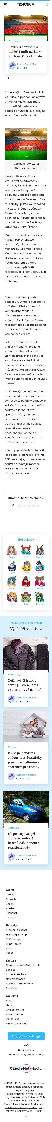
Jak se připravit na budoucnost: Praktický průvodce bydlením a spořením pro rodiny (25, 760)
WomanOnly (23, 1097)
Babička (10, 969)
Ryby (12, 572)
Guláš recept (13, 939)
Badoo (9, 953)
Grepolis (11, 917)
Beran (40, 588)
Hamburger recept (17, 934)
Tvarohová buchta (16, 930)
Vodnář (12, 588)
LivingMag (10, 1111)
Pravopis (11, 899)
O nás (26, 1045)
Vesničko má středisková (20, 983)
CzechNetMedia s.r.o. (32, 1083)
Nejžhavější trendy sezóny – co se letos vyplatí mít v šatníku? (24, 685)
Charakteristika (15, 1009)
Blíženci (40, 604)
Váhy (26, 588)
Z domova (14, 41)
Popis (9, 1000)
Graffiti (10, 903)
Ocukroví (22, 1111)
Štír (40, 572)
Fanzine (25, 1104)
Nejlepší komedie (15, 979)
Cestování (13, 828)
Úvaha (9, 1005)
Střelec (26, 572)
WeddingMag (35, 1107)
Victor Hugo (12, 1019)
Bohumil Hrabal (14, 1014)
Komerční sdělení (27, 64)
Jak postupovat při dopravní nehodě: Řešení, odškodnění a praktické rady (23, 840)
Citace (10, 894)
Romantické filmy (16, 974)
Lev (12, 604)
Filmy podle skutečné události (23, 965)
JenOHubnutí (35, 1111)
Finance (12, 747)
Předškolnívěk (12, 1104)
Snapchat (11, 913)
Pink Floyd (11, 988)
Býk (26, 557)
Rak (26, 604)
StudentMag (37, 1104)
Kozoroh (40, 557)
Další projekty (26, 1050)
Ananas (10, 948)
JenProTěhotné (30, 1100)
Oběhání (15, 1100)
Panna (12, 557)
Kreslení (10, 908)
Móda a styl (14, 674)
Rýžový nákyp (14, 943)
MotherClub (38, 1097)
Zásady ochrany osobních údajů (26, 1054)
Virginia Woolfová (16, 1023)
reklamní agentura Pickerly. (21, 1093)
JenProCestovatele (16, 1107)
